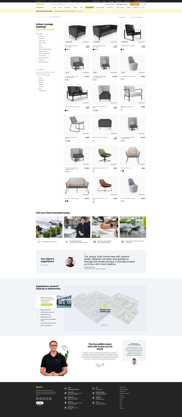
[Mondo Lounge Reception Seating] (77, 125)
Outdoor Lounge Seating (44, 53)
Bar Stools (41, 47)
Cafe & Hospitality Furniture (42, 17)
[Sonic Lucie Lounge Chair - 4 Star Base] (105, 155)
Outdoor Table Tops (43, 62)
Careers (122, 408)
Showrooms (118, 1)
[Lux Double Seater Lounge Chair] (77, 94)
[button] (145, 4)
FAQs (121, 404)
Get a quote (134, 4)
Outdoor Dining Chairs (44, 57)
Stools (40, 45)
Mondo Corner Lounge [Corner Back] (100, 107)
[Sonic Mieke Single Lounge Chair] (133, 64)
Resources (126, 1)
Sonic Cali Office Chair (126, 168)
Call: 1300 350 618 (44, 302)
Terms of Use (123, 391)
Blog (121, 401)
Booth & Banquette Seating (45, 49)
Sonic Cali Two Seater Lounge (72, 198)
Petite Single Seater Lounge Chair (127, 107)
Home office (51, 1)
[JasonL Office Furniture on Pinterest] (50, 398)
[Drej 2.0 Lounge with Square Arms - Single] (77, 33)
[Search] (76, 4)
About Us (122, 395)
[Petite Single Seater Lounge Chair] (133, 94)
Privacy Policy (123, 387)
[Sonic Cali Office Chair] (133, 155)
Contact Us (122, 397)
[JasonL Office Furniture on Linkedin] (43, 398)
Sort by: (133, 17)
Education (62, 1)
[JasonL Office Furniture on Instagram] (47, 398)
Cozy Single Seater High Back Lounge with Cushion (99, 77)
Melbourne (41, 80)
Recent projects (96, 1)
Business (44, 1)
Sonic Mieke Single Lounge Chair (128, 76)
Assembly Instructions (125, 393)
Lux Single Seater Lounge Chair (128, 45)
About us (104, 1)
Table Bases (41, 60)
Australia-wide (42, 90)
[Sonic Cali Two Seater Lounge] (77, 186)
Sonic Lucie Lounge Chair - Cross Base (100, 199)
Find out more (79, 11)
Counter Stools (42, 40)
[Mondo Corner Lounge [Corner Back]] (105, 94)
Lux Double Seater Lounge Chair (72, 106)
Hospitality (68, 1)
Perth (40, 88)
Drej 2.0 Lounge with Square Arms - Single (71, 46)
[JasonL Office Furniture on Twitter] (37, 398)
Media (121, 399)
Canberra (41, 86)
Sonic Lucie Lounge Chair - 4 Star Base (100, 168)
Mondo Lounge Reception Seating (71, 138)
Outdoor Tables (42, 55)
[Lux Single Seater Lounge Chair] (133, 33)
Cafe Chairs (41, 36)
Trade (56, 1)
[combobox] (64, 4)
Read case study (44, 265)
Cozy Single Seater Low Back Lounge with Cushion (71, 77)
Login (121, 406)
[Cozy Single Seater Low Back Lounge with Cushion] (77, 64)
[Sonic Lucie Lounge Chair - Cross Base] (105, 186)
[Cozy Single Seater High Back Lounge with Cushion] (105, 64)
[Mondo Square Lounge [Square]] (105, 125)
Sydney (40, 77)
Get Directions (46, 304)
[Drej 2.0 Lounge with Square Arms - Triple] (105, 33)
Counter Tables (42, 42)
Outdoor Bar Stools (43, 51)
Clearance (110, 1)
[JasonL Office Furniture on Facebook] (40, 398)
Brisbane (41, 82)
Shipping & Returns (124, 389)
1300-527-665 (111, 4)
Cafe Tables (41, 38)
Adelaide (41, 84)
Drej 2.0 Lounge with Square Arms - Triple (99, 46)
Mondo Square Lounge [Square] (100, 137)
